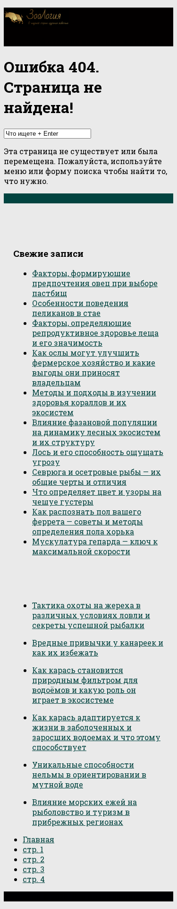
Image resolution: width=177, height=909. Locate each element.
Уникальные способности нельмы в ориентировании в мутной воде (89, 774)
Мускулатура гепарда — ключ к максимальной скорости (95, 546)
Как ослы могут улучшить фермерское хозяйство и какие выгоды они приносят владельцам (93, 367)
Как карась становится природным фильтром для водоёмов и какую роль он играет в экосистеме (85, 685)
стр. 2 (33, 859)
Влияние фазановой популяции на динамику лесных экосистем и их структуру (96, 432)
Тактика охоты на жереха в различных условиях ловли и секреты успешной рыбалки (91, 615)
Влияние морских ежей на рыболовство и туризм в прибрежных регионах (84, 812)
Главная (38, 839)
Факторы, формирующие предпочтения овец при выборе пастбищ (95, 283)
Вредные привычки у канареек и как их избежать (97, 647)
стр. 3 (33, 869)
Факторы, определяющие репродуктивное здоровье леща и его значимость (95, 333)
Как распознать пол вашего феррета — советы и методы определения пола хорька (87, 521)
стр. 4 (34, 879)
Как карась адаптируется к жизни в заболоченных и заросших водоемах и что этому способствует (96, 732)
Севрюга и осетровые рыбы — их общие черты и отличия (96, 477)
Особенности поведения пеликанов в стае (80, 308)
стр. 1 (33, 849)
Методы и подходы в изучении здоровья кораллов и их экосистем (94, 402)
